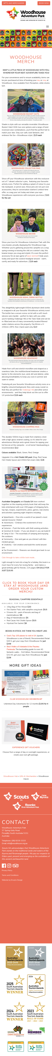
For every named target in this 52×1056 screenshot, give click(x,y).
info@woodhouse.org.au (17, 843)
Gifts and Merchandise (13, 3)
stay (44, 80)
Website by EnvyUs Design (12, 880)
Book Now (44, 3)
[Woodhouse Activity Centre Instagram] (9, 866)
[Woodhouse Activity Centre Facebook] (4, 866)
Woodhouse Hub (10, 776)
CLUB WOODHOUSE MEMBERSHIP (26, 699)
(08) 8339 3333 (18, 840)
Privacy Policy (7, 870)
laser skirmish (32, 256)
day (38, 80)
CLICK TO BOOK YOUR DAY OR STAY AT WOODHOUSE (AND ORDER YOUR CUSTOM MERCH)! (26, 587)
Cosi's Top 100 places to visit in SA (21, 635)
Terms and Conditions (10, 875)
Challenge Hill (28, 389)
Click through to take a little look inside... (18, 557)
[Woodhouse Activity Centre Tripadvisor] (15, 866)
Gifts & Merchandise (28, 776)
